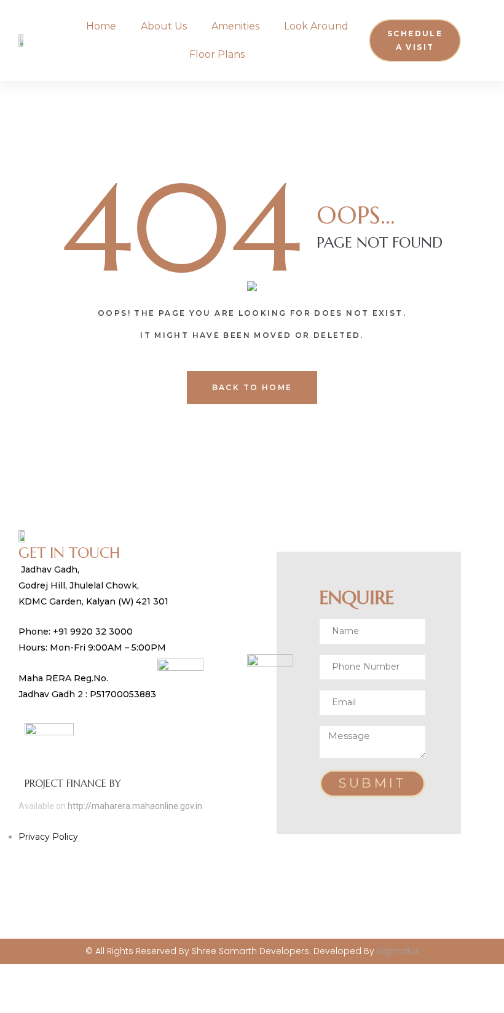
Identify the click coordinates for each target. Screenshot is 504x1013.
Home (101, 26)
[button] (415, 40)
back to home (252, 387)
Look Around (316, 26)
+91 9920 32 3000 (94, 631)
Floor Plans (217, 54)
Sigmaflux (398, 951)
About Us (164, 26)
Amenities (235, 26)
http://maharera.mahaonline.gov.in (135, 806)
